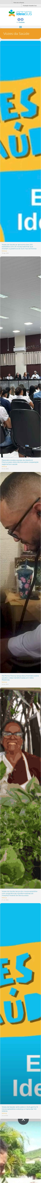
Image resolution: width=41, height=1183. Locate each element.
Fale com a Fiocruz (19, 2)
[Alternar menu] (20, 27)
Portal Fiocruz (5, 2)
